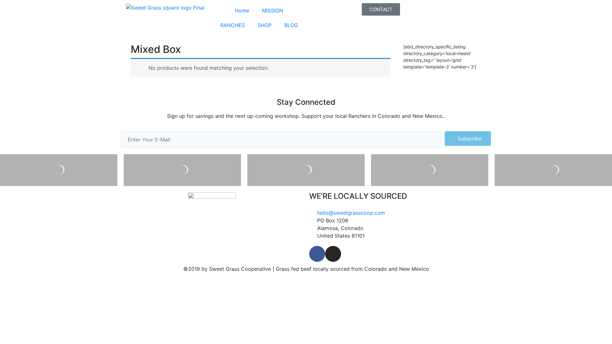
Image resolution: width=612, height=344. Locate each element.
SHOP (265, 25)
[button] (381, 9)
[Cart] (409, 9)
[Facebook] (317, 254)
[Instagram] (333, 254)
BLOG (291, 25)
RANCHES (232, 25)
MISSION (272, 10)
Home (242, 10)
